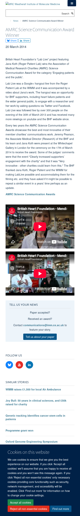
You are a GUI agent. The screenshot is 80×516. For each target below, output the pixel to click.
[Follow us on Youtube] (20, 365)
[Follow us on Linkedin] (29, 365)
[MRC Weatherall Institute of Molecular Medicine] (33, 2)
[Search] (72, 13)
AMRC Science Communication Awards (30, 194)
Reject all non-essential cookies (28, 509)
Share (13, 40)
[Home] (8, 21)
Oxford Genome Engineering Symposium (31, 441)
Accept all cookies (20, 502)
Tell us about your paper (40, 337)
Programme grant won (19, 430)
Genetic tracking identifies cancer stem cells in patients (35, 417)
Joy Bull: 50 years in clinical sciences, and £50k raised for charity (36, 402)
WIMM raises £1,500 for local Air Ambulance (33, 389)
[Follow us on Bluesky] (10, 365)
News (15, 21)
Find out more (60, 509)
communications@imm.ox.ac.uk (43, 325)
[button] (72, 3)
